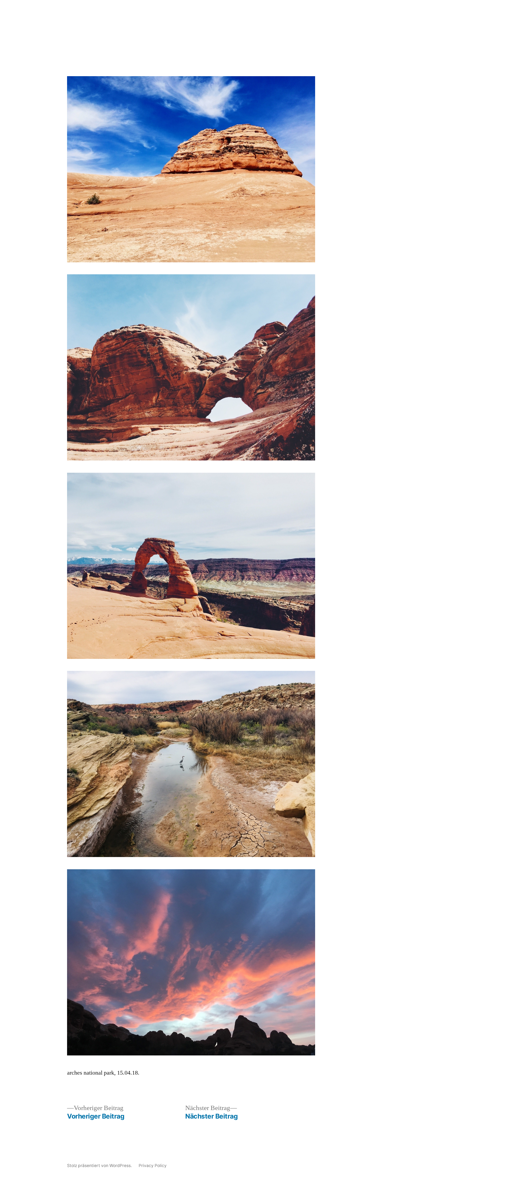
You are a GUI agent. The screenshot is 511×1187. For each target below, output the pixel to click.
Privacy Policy (153, 1165)
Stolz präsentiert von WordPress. (100, 1165)
